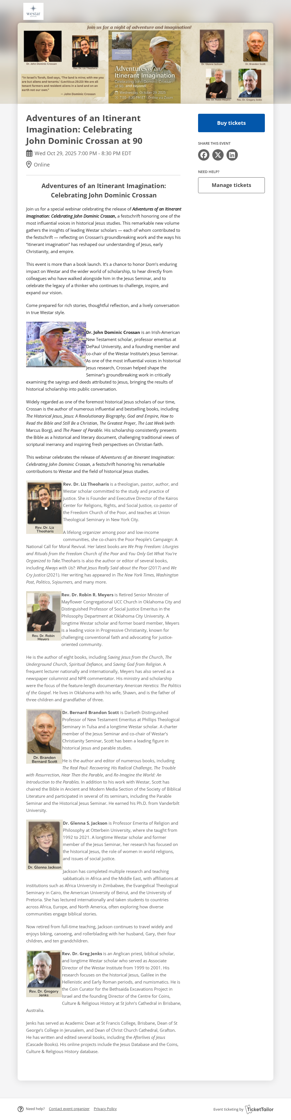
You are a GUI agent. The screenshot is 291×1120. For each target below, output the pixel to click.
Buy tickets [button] (231, 122)
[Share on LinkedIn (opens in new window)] (232, 155)
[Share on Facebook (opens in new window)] (203, 155)
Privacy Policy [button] (105, 1108)
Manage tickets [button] (231, 185)
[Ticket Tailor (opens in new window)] (259, 1109)
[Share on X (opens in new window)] (218, 155)
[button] (69, 1108)
